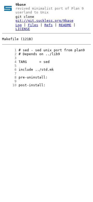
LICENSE (23, 29)
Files (33, 25)
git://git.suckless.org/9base (44, 21)
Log (19, 25)
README (65, 25)
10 (9, 85)
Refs (48, 25)
